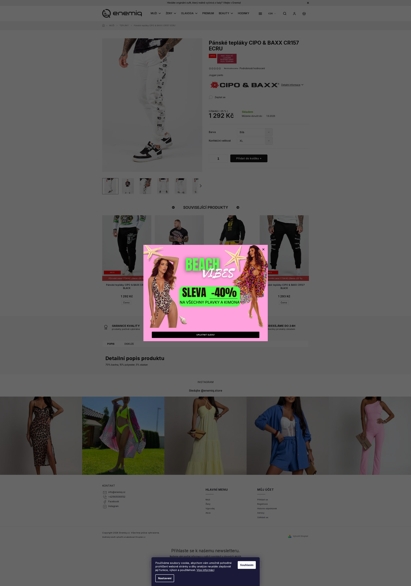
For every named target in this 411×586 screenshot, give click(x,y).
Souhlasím (246, 565)
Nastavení (164, 578)
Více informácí (205, 570)
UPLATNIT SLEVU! (205, 334)
